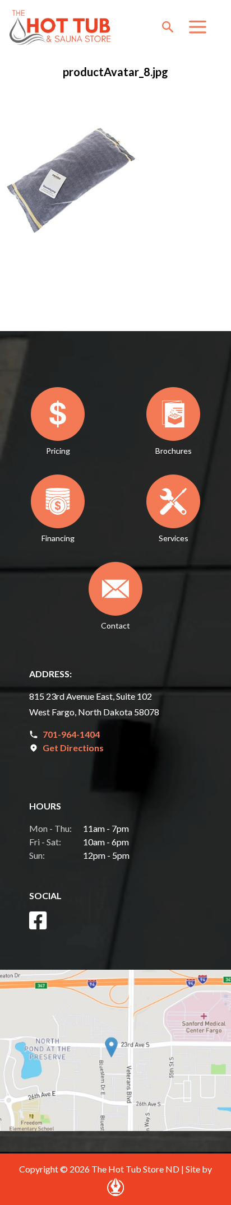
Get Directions (73, 747)
